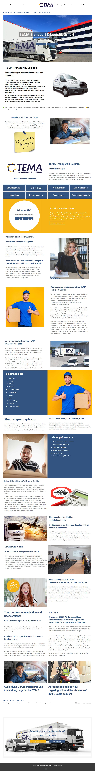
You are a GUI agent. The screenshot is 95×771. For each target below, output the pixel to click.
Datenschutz (59, 765)
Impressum (54, 765)
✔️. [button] (17, 109)
